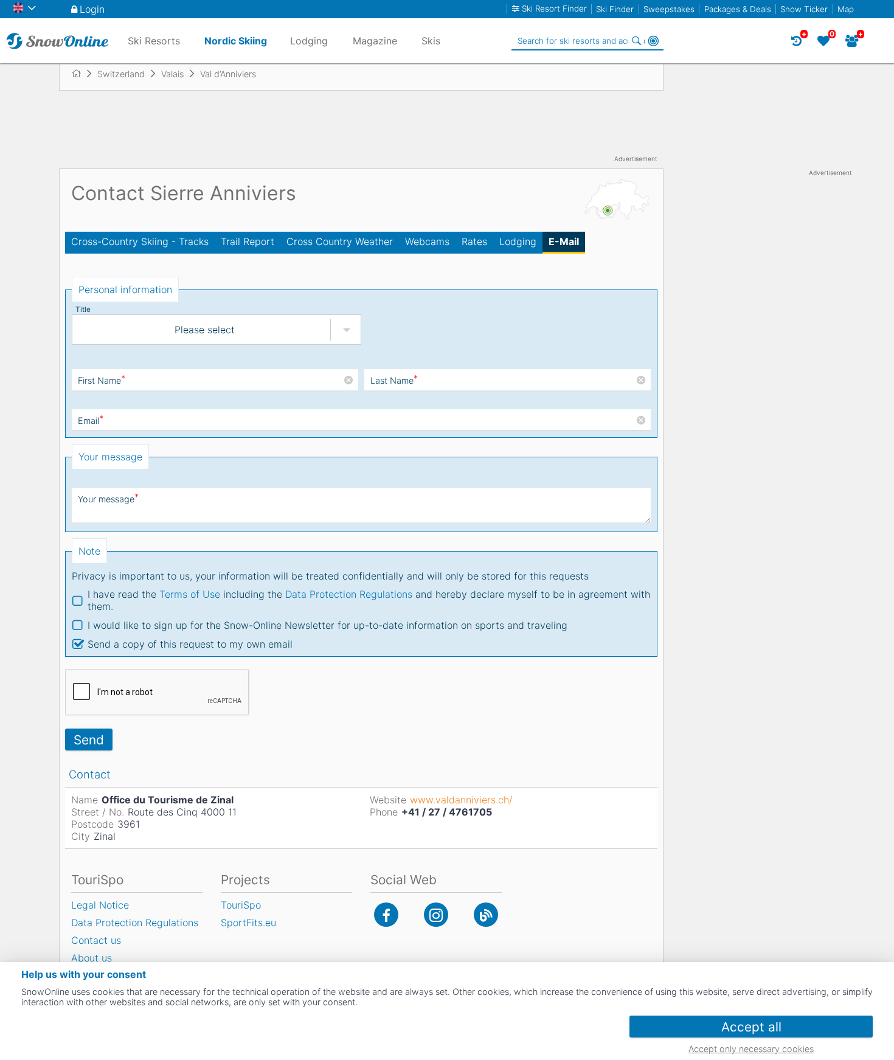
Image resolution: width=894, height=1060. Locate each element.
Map (845, 9)
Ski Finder (615, 9)
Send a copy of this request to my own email (190, 644)
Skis (430, 41)
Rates (474, 241)
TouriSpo (241, 905)
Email (90, 420)
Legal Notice (100, 905)
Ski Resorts (154, 41)
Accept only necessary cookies (751, 1049)
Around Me (653, 41)
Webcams (427, 241)
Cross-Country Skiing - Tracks (140, 241)
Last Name (394, 380)
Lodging (517, 241)
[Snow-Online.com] (57, 40)
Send (89, 739)
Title (83, 309)
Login (92, 9)
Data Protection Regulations (348, 594)
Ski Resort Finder (554, 8)
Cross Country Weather (339, 241)
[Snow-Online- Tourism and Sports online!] (81, 73)
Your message (108, 499)
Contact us (96, 940)
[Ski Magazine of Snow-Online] (486, 914)
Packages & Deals (737, 9)
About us (91, 958)
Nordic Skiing (235, 41)
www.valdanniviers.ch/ (461, 800)
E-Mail (564, 241)
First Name (101, 380)
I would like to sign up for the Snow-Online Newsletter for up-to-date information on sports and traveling (327, 625)
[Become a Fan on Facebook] (386, 914)
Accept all (751, 1026)
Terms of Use (189, 594)
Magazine (375, 41)
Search (636, 41)
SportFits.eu (248, 922)
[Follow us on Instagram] (436, 914)
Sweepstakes (669, 9)
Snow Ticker (804, 9)
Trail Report (247, 241)
